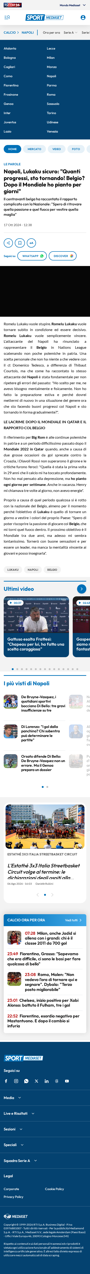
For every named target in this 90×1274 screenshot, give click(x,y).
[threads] (56, 1081)
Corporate (11, 1189)
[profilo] (83, 17)
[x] (36, 1081)
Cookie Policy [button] (54, 1189)
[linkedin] (46, 1081)
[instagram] (16, 1081)
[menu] (7, 17)
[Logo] (45, 17)
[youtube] (67, 1081)
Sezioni (9, 1129)
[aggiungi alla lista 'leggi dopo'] (20, 243)
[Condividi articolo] (8, 243)
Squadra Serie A (17, 1160)
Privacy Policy (13, 1197)
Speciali (10, 1144)
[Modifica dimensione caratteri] (31, 243)
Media (9, 1097)
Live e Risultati (15, 1113)
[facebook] (6, 1081)
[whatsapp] (26, 1081)
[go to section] (81, 589)
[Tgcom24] (13, 5)
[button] (45, 17)
